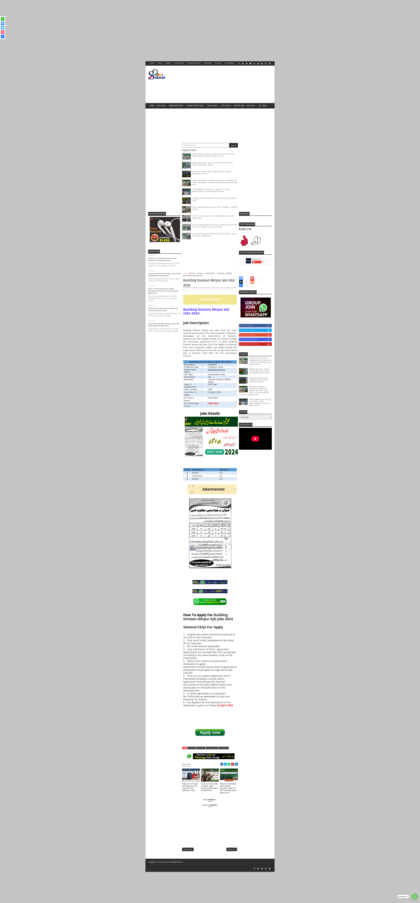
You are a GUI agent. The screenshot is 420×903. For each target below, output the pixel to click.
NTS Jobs (251, 106)
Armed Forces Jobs (195, 106)
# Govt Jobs (200, 748)
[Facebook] (2, 23)
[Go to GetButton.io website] (414, 900)
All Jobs (262, 106)
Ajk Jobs (191, 273)
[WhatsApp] (2, 19)
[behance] (262, 63)
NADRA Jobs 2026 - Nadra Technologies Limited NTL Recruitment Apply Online (259, 371)
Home (152, 63)
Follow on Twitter (247, 330)
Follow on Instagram (249, 339)
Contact (168, 63)
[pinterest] (246, 63)
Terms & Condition (194, 63)
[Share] (2, 36)
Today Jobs (221, 273)
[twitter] (242, 63)
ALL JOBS (218, 63)
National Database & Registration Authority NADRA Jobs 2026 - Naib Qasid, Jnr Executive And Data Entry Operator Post (215, 182)
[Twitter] (2, 28)
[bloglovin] (250, 63)
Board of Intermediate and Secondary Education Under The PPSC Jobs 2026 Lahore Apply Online (163, 291)
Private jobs (239, 106)
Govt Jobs (161, 106)
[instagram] (265, 63)
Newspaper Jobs (176, 106)
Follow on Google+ (248, 335)
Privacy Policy (179, 63)
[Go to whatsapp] (414, 896)
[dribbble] (254, 63)
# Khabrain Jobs (212, 748)
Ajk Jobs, (209, 290)
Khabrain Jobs (210, 273)
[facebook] (239, 63)
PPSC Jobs (225, 106)
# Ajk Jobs (191, 748)
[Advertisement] (65, 15)
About (160, 63)
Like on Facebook (247, 325)
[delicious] (269, 63)
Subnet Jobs (166, 862)
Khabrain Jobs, (224, 290)
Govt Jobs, (216, 290)
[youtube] (258, 63)
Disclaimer (208, 63)
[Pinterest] (2, 32)
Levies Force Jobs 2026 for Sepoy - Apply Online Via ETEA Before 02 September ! (209, 787)
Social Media (229, 63)
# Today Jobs (223, 748)
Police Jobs (212, 106)
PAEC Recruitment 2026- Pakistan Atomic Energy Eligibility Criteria (259, 380)
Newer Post (188, 849)
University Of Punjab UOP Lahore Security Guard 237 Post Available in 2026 (190, 787)
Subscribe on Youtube (249, 344)
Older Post (231, 849)
